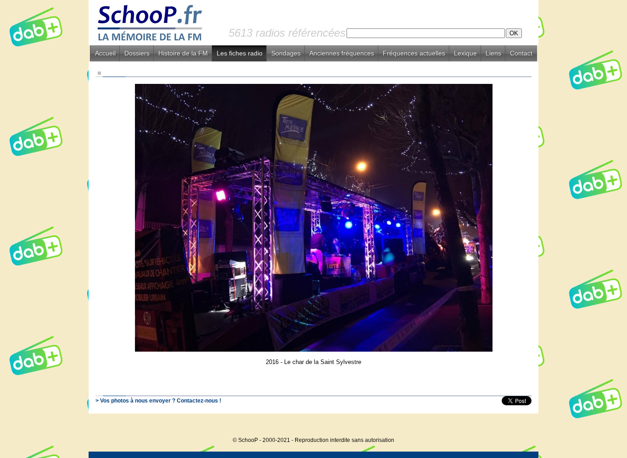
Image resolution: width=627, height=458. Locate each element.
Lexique (465, 53)
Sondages (286, 53)
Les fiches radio (240, 53)
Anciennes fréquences (341, 53)
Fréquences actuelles (414, 53)
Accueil (105, 53)
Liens (493, 53)
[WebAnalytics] (520, 426)
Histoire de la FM (183, 53)
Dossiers (137, 53)
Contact (521, 53)
